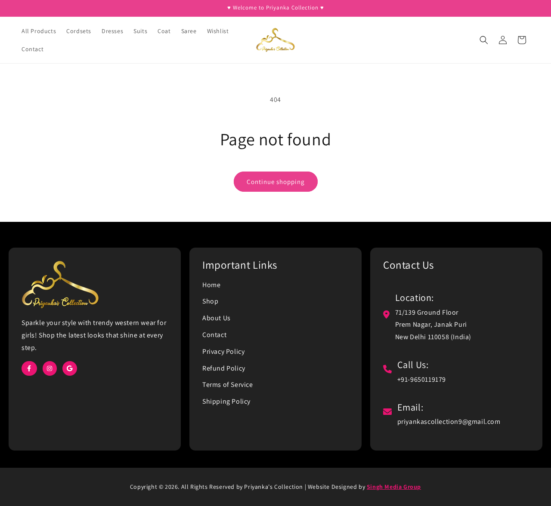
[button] (483, 40)
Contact (214, 334)
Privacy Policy (223, 351)
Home (211, 284)
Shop (210, 301)
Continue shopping (276, 182)
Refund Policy (223, 368)
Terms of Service (227, 384)
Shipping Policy (226, 401)
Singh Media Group (394, 487)
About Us (216, 317)
